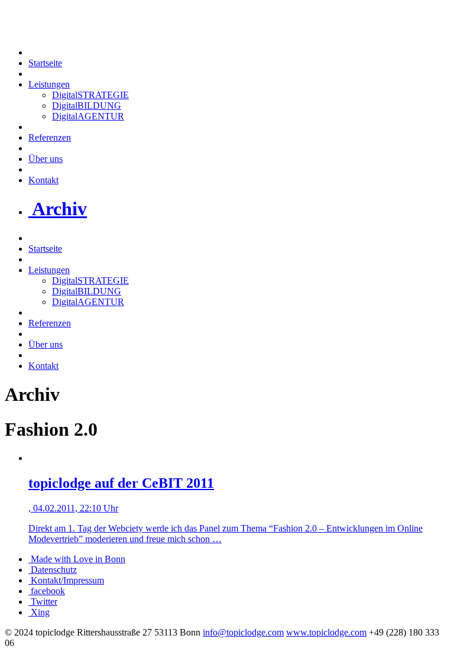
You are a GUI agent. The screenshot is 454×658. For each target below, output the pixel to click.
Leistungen (49, 84)
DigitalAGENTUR (88, 116)
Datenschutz (52, 570)
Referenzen (49, 137)
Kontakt (43, 180)
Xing (39, 612)
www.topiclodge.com (326, 632)
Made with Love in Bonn (76, 559)
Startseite (45, 63)
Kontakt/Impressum (66, 580)
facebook (46, 591)
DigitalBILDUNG (86, 106)
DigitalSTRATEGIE (90, 95)
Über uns (45, 159)
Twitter (42, 602)
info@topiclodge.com (243, 632)
